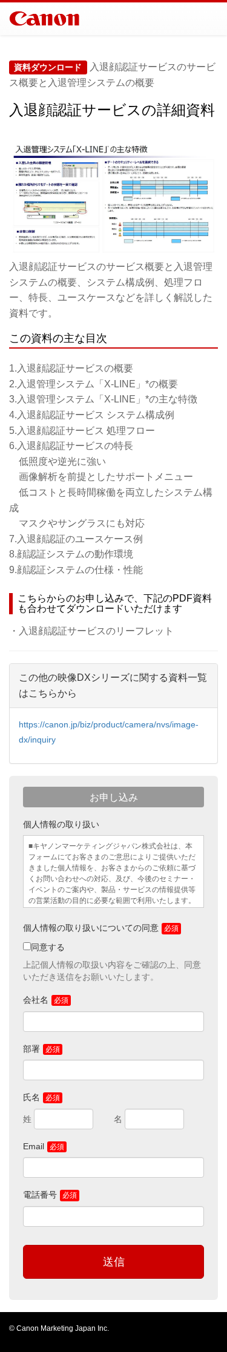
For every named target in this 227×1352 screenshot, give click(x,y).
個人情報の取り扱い (61, 824)
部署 (31, 1049)
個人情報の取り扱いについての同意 (91, 928)
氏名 (31, 1097)
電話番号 (40, 1194)
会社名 (35, 1000)
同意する (48, 947)
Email (33, 1146)
